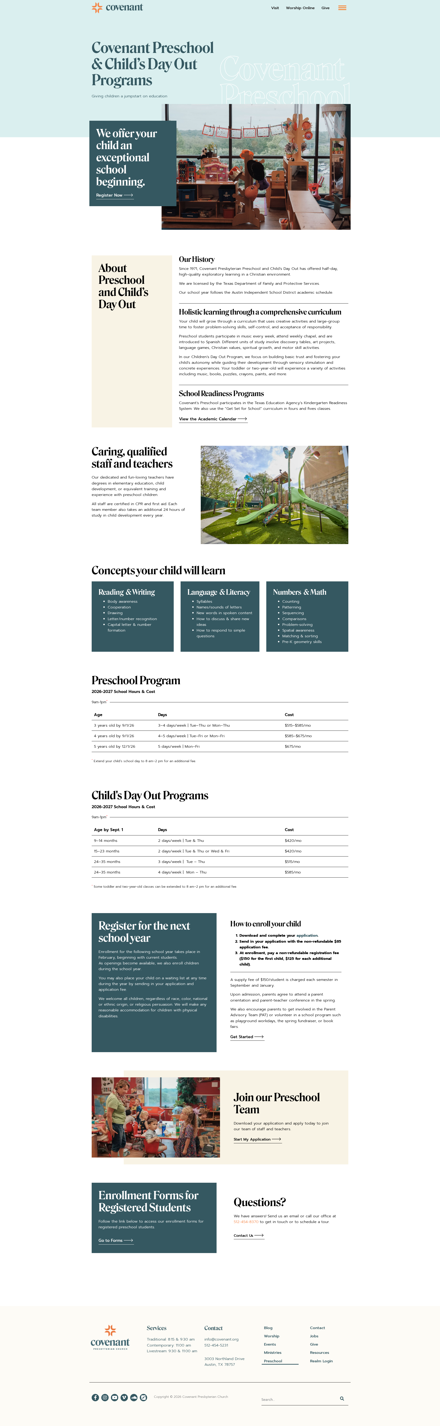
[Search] (342, 1399)
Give (326, 8)
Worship (271, 1336)
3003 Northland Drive (224, 1359)
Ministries (272, 1352)
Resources (319, 1352)
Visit (275, 8)
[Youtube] (114, 1397)
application (307, 935)
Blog (268, 1328)
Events (270, 1344)
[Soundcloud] (134, 1397)
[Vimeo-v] (124, 1397)
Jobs (314, 1336)
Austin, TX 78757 (219, 1364)
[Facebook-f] (95, 1397)
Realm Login (321, 1361)
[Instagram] (105, 1397)
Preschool (273, 1361)
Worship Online (300, 8)
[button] (342, 7)
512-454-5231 (216, 1345)
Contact (317, 1328)
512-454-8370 (246, 1222)
